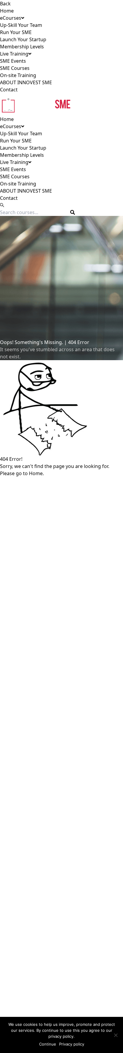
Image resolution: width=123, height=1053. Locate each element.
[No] (116, 1035)
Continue (47, 1044)
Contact (9, 89)
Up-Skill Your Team (21, 25)
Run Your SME (16, 32)
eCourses (10, 18)
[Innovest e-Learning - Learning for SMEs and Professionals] (61, 104)
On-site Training (18, 75)
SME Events (13, 61)
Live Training (14, 53)
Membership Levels (22, 46)
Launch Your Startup (23, 39)
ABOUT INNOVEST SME (26, 82)
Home (7, 10)
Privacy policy (71, 1044)
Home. (36, 473)
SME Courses (15, 68)
